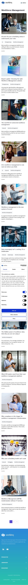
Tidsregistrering (8, 42)
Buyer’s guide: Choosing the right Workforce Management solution (12, 80)
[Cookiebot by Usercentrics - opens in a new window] (20, 265)
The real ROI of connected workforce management (13, 124)
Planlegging (10, 462)
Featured (4, 128)
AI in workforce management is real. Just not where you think (12, 166)
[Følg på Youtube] (7, 549)
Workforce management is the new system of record (12, 208)
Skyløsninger (10, 254)
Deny (14, 318)
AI (2, 42)
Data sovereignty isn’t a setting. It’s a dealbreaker (13, 250)
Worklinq (18, 575)
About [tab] (22, 269)
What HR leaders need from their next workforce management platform (13, 375)
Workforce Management (18, 42)
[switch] (24, 296)
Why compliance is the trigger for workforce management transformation (13, 417)
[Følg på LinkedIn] (3, 549)
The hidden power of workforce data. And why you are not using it (13, 333)
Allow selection (14, 314)
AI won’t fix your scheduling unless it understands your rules (13, 38)
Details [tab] (14, 269)
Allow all (14, 310)
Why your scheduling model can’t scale (13, 459)
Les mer (3, 51)
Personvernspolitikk (15, 579)
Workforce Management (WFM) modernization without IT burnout (12, 500)
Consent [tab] (5, 269)
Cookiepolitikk (6, 579)
